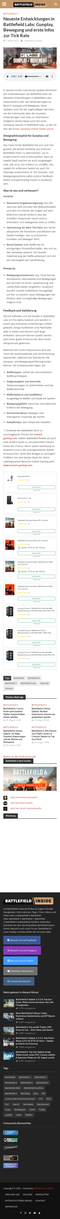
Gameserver (43, 1104)
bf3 (43, 1093)
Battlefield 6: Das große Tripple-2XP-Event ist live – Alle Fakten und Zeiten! (35, 1028)
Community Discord (20, 981)
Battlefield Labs (28, 683)
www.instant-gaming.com (17, 465)
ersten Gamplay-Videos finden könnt (33, 128)
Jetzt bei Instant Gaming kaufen (26, 808)
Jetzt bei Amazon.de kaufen (24, 797)
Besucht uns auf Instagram (23, 950)
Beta (36, 1093)
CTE (40, 1098)
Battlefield (19, 678)
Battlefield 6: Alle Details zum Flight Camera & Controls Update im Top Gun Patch (44, 735)
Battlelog (25, 1093)
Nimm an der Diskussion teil (19, 756)
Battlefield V (15, 918)
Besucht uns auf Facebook (23, 940)
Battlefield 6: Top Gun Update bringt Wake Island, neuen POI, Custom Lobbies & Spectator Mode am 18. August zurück (35, 1055)
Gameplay (28, 1104)
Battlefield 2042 (12, 1088)
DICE (48, 1098)
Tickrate (9, 688)
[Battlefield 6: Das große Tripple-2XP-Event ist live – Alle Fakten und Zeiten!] (8, 1030)
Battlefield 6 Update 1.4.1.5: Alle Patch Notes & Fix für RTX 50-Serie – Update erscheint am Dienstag (35, 1041)
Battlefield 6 (10, 13)
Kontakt (40, 1200)
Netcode (44, 683)
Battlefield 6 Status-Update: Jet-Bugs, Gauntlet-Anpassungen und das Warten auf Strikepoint (14, 736)
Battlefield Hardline (29, 921)
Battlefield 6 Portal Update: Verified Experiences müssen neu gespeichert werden (43, 712)
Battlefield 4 (11, 1082)
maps (7, 1109)
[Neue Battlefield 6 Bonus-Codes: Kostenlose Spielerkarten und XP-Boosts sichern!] (8, 1016)
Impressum (11, 1206)
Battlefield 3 (11, 921)
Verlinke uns (12, 1194)
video (19, 1114)
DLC (7, 1104)
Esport (16, 1104)
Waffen (28, 1114)
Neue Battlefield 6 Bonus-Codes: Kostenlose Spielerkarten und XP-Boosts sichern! (35, 1016)
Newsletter (42, 1194)
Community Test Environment (20, 1098)
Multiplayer (20, 1109)
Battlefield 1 (28, 918)
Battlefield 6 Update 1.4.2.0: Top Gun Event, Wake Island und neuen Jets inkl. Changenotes (35, 1002)
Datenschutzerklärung (18, 1200)
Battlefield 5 (26, 1082)
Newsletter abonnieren (21, 970)
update (8, 1114)
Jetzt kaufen (36, 487)
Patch (32, 1109)
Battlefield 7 (11, 683)
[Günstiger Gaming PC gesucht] (10, 1165)
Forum (34, 928)
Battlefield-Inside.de (44, 1188)
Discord (27, 1194)
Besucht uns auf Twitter (22, 960)
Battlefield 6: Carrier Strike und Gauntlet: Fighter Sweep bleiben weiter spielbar (14, 712)
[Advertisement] (30, 851)
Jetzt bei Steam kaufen (22, 802)
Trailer (42, 1109)
